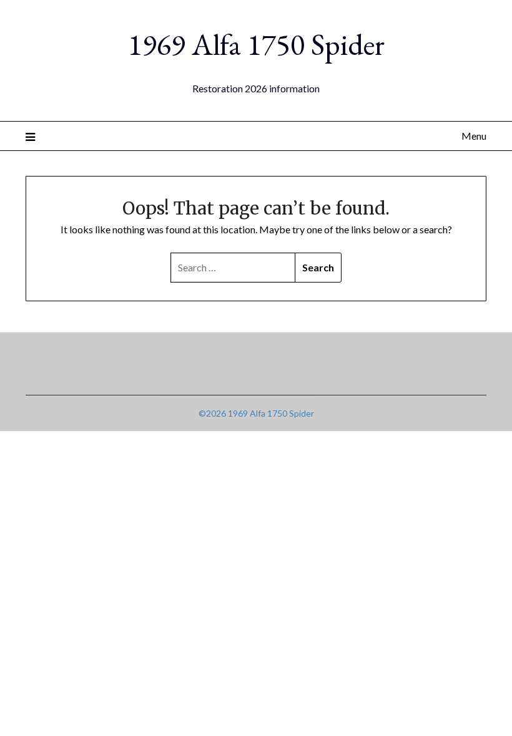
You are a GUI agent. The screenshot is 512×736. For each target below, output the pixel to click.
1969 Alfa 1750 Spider (256, 44)
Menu (473, 136)
